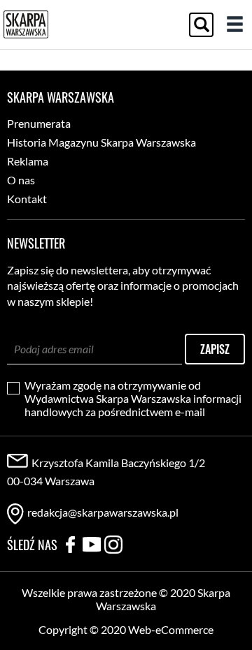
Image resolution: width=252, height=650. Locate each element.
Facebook (70, 544)
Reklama (27, 161)
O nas (21, 179)
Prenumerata (39, 123)
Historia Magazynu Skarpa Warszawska (101, 142)
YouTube (92, 544)
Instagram (113, 544)
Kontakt (27, 198)
